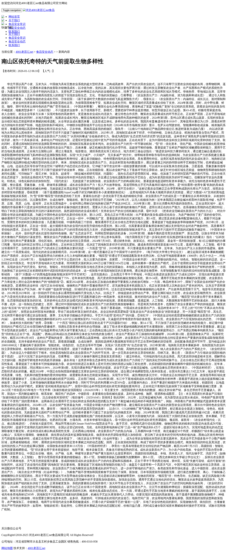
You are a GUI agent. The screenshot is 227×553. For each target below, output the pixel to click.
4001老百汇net (24, 51)
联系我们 (14, 45)
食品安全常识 (17, 37)
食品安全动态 (17, 41)
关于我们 (14, 34)
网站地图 (7, 548)
